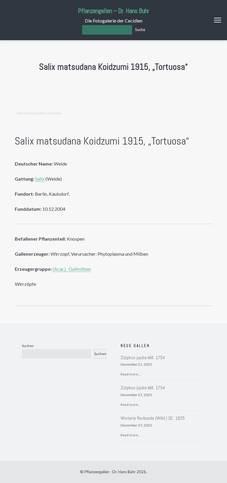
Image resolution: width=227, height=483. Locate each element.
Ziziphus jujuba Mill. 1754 (143, 357)
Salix (40, 178)
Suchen (28, 345)
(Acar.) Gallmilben (72, 269)
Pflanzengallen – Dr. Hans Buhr (113, 11)
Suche (140, 29)
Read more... (131, 374)
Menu (217, 20)
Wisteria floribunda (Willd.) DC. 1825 (153, 418)
